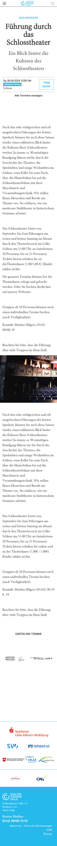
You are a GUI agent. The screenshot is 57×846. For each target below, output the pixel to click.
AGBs (49, 829)
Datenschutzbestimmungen (38, 825)
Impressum (15, 825)
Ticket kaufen (46, 84)
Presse (48, 834)
